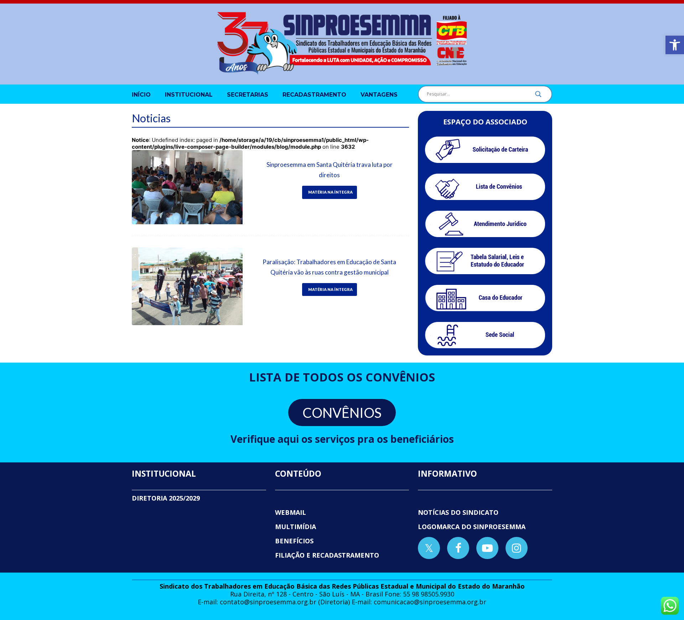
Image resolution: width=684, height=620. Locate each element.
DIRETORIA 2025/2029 (166, 498)
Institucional (189, 94)
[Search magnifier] (538, 96)
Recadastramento (314, 94)
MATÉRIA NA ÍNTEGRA (330, 192)
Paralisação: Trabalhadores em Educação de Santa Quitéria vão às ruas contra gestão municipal (329, 267)
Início (141, 94)
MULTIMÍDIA (295, 526)
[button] (674, 45)
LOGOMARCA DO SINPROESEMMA (471, 526)
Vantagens (379, 94)
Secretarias (247, 94)
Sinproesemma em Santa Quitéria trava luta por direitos (329, 170)
